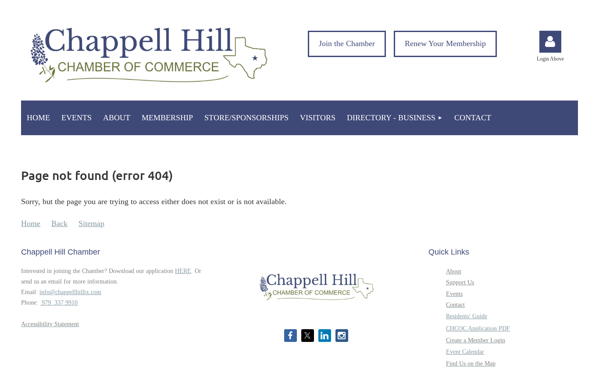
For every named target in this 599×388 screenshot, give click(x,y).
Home (30, 223)
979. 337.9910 (59, 302)
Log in (550, 42)
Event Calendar (465, 351)
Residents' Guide (466, 316)
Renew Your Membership (445, 43)
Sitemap (91, 223)
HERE (183, 271)
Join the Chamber (347, 43)
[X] (307, 335)
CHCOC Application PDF (478, 328)
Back (59, 223)
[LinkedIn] (324, 335)
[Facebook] (290, 335)
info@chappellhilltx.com (70, 292)
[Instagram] (341, 335)
